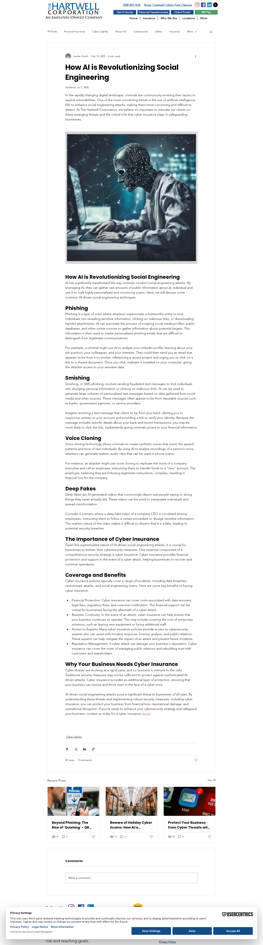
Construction (140, 31)
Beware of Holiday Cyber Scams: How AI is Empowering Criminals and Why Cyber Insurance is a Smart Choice (131, 825)
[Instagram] (197, 5)
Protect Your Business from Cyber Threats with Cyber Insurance (189, 825)
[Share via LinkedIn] (84, 749)
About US (120, 31)
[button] (211, 31)
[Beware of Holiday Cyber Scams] (131, 801)
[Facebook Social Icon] (203, 5)
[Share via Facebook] (67, 749)
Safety (158, 31)
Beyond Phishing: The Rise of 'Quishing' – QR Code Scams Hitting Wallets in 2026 (70, 825)
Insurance (174, 31)
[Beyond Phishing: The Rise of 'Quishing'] (73, 801)
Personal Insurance (74, 31)
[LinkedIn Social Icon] (209, 5)
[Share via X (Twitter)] (75, 749)
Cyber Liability (100, 31)
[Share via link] (93, 749)
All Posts (52, 31)
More (190, 31)
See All (212, 780)
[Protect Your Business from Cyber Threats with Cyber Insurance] (189, 801)
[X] (215, 5)
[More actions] (195, 56)
